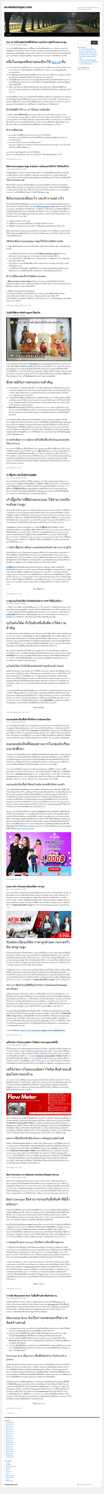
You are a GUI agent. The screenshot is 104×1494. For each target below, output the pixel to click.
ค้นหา (94, 42)
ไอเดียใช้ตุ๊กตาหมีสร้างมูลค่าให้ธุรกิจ (23, 312)
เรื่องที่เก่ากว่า (10, 1413)
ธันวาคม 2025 (9, 1427)
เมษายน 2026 (9, 1426)
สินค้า (12, 159)
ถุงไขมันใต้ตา (11, 614)
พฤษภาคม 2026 (10, 1424)
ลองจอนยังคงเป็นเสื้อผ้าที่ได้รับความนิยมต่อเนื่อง (28, 719)
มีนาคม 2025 (9, 1437)
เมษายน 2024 (9, 1453)
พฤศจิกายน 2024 (10, 1442)
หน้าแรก (8, 35)
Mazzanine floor (60, 1369)
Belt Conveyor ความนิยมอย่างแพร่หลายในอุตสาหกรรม (32, 1174)
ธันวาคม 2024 (9, 1440)
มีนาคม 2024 (9, 1455)
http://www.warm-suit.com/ (25, 828)
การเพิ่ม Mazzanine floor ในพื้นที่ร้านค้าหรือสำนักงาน (31, 1295)
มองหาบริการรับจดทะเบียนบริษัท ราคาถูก (25, 886)
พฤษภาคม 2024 (10, 1451)
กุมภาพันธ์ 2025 (10, 1438)
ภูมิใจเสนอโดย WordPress (86, 1484)
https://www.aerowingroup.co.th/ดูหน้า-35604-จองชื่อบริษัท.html (43, 1030)
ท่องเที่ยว (8, 1468)
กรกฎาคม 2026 (10, 1422)
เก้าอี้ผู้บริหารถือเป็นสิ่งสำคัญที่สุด (21, 474)
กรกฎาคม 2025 (10, 1431)
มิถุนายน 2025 (9, 1433)
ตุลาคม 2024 (9, 1444)
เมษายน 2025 (9, 1435)
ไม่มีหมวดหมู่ (9, 1481)
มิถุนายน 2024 (9, 1449)
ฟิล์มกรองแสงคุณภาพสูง (45, 206)
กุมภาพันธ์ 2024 (10, 1457)
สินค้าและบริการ (19, 305)
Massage (8, 1462)
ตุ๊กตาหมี (33, 364)
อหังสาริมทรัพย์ (10, 1477)
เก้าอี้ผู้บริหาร (11, 567)
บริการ (12, 305)
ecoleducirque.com (18, 7)
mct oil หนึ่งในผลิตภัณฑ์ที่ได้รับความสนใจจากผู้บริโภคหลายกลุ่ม (36, 42)
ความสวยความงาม (16, 712)
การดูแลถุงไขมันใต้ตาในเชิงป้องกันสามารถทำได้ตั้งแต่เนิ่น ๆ (34, 600)
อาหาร (7, 1479)
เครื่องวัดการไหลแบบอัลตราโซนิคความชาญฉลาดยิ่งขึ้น (32, 1042)
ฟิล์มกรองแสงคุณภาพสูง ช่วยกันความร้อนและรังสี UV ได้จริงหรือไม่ (37, 166)
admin (25, 44)
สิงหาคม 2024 (9, 1448)
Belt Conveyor (31, 1267)
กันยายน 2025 (9, 1429)
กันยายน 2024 (9, 1446)
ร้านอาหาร (9, 1471)
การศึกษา (8, 1464)
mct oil (56, 62)
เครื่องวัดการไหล (42, 1056)
